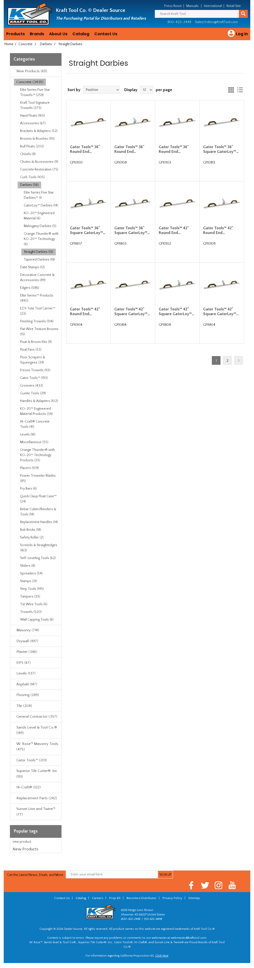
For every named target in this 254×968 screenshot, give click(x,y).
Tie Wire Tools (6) (33, 604)
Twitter (205, 885)
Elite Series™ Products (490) (36, 298)
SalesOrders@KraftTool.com (216, 22)
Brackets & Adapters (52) (39, 131)
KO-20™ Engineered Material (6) (39, 215)
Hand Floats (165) (32, 116)
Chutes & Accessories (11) (39, 162)
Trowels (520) (31, 612)
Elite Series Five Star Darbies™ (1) (39, 195)
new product (22, 842)
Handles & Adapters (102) (39, 401)
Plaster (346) (26, 652)
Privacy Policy (172, 898)
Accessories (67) (33, 123)
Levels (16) (27, 434)
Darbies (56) (29, 185)
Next (238, 360)
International (213, 6)
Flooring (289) (27, 695)
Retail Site (233, 6)
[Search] (243, 14)
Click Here (161, 955)
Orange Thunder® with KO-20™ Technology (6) (41, 239)
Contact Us (105, 34)
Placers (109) (29, 468)
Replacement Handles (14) (39, 522)
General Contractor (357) (36, 716)
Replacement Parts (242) (36, 798)
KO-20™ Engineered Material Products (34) (36, 411)
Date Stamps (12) (32, 267)
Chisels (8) (28, 154)
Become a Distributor (142, 898)
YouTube (232, 885)
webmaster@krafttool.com (188, 937)
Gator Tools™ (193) (34, 378)
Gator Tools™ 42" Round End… (174, 230)
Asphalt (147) (26, 684)
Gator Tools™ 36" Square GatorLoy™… (221, 149)
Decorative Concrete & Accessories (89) (37, 277)
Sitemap (194, 898)
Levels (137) (25, 673)
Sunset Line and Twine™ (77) (35, 812)
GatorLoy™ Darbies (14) (41, 205)
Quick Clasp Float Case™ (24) (38, 498)
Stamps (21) (28, 581)
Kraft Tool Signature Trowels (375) (35, 105)
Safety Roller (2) (32, 537)
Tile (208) (24, 706)
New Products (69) (31, 71)
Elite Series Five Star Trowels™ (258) (35, 92)
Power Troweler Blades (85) (38, 478)
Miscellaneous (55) (34, 442)
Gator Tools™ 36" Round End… (85, 149)
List (240, 90)
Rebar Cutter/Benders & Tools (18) (38, 511)
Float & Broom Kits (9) (36, 342)
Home (8, 44)
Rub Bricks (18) (30, 530)
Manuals (192, 6)
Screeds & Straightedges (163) (38, 547)
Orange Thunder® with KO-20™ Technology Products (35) (37, 455)
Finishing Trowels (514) (37, 321)
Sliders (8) (27, 566)
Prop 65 (115, 898)
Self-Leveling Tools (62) (38, 558)
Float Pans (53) (30, 350)
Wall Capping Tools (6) (37, 620)
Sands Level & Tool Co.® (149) (36, 730)
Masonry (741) (27, 630)
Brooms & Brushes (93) (37, 139)
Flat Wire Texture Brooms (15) (39, 331)
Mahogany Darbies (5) (40, 226)
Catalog (80, 34)
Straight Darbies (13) (38, 252)
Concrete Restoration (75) (39, 169)
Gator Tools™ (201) (31, 760)
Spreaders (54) (31, 573)
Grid (231, 90)
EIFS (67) (23, 663)
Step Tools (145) (32, 589)
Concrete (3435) (29, 82)
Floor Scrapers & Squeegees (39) (32, 360)
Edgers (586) (29, 288)
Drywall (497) (27, 641)
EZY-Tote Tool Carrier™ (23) (37, 311)
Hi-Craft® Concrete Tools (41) (35, 424)
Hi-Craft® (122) (28, 787)
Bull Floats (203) (32, 146)
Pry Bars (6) (28, 489)
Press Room (173, 6)
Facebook (191, 885)
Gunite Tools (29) (33, 393)
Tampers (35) (30, 597)
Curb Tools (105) (32, 177)
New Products (25, 849)
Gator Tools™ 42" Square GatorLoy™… (132, 311)
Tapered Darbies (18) (39, 260)
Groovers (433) (31, 386)
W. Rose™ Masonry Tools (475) (37, 747)
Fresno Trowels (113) (35, 370)
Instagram (218, 885)
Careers (97, 898)
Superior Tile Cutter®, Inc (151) (36, 774)
